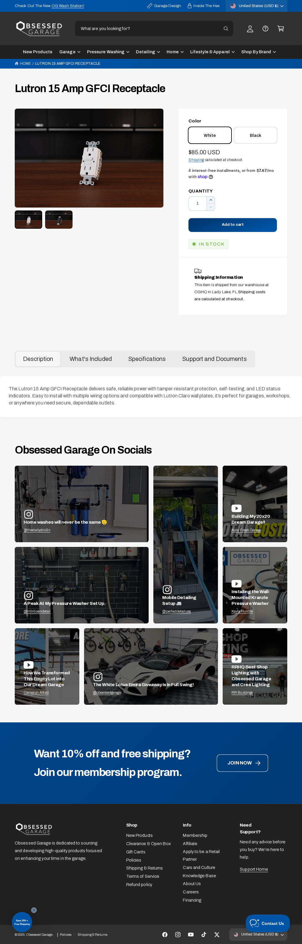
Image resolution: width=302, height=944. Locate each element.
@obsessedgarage (107, 693)
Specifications (147, 359)
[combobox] (154, 28)
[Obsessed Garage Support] (265, 28)
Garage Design (167, 6)
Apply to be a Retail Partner (201, 855)
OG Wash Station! (68, 6)
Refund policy (139, 884)
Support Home (254, 869)
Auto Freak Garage (246, 530)
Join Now (239, 762)
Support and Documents (214, 359)
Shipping (196, 160)
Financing (192, 900)
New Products (139, 835)
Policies (134, 860)
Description (38, 359)
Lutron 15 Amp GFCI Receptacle (67, 64)
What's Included (91, 359)
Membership (195, 835)
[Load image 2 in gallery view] (59, 219)
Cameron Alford (36, 693)
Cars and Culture (199, 867)
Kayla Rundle (242, 611)
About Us (192, 883)
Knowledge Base (199, 875)
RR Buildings (242, 693)
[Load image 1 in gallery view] (28, 219)
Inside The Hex (206, 6)
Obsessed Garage (39, 934)
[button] (280, 28)
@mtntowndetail (37, 611)
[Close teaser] (34, 910)
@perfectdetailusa (176, 611)
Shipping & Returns (144, 868)
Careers (191, 892)
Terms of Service (143, 876)
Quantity (200, 191)
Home (25, 64)
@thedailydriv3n (37, 530)
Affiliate (190, 843)
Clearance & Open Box (148, 843)
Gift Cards (135, 852)
